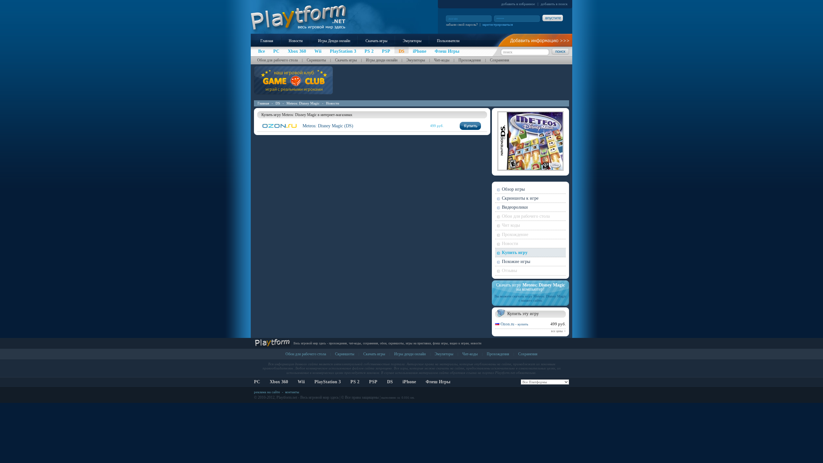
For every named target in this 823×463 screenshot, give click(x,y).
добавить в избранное (518, 4)
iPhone (409, 381)
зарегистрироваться (497, 24)
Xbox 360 (279, 381)
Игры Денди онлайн (334, 41)
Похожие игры (516, 261)
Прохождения (469, 60)
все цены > (558, 331)
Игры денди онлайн (381, 60)
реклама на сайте (267, 392)
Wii (301, 381)
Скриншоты (316, 60)
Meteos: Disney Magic (303, 103)
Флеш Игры (438, 381)
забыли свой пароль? (462, 24)
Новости (296, 41)
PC (257, 381)
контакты (292, 392)
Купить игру (515, 252)
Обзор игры (513, 189)
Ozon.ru (514, 324)
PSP (373, 381)
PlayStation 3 (327, 381)
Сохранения (499, 60)
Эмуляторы (412, 41)
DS (278, 103)
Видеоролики (515, 207)
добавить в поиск (554, 4)
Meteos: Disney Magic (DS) (328, 125)
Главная (266, 41)
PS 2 (354, 381)
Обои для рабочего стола (277, 60)
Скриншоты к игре (520, 198)
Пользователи (448, 41)
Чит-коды (441, 60)
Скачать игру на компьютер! (530, 287)
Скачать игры (376, 41)
